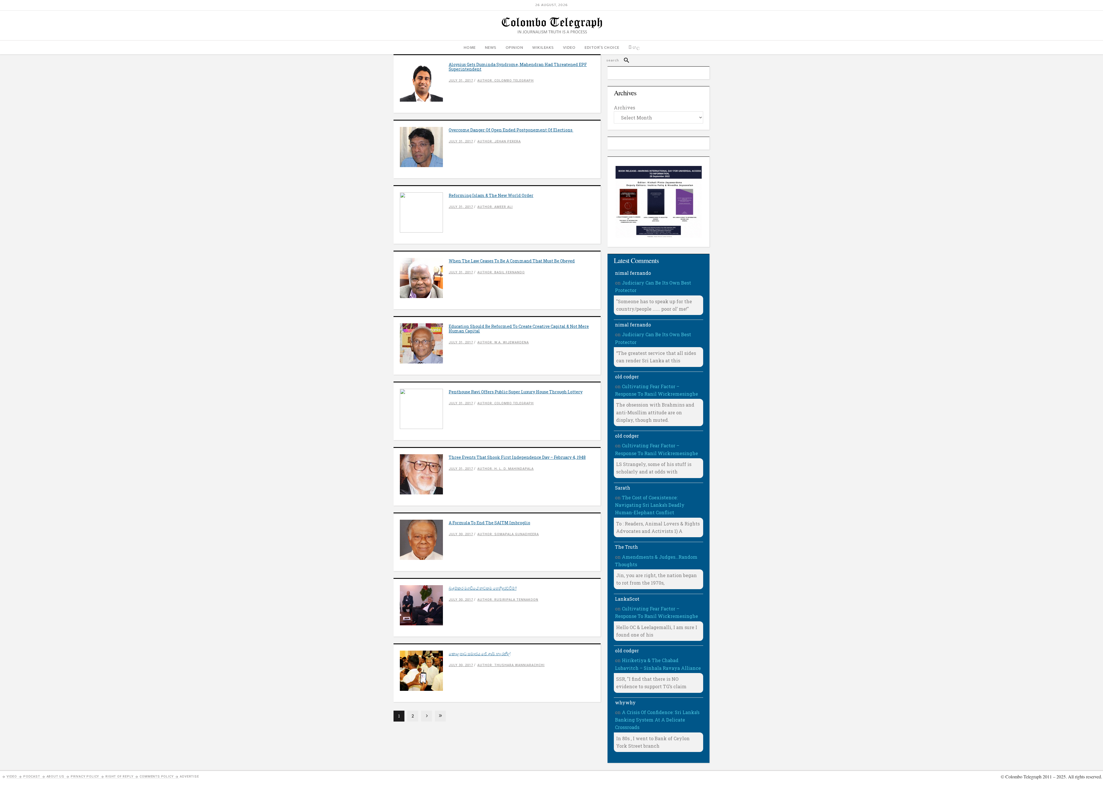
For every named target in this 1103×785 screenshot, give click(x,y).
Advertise (189, 776)
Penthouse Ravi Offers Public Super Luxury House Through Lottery (516, 392)
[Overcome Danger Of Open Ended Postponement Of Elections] (424, 147)
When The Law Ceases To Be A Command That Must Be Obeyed (512, 261)
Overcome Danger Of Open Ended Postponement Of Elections (511, 130)
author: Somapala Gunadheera (508, 534)
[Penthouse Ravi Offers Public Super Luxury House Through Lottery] (424, 409)
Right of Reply (119, 776)
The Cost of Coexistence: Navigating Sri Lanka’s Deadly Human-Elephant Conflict (649, 505)
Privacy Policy (85, 776)
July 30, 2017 (461, 534)
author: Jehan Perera (499, 141)
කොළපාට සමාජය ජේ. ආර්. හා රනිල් (480, 653)
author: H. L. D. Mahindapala (505, 469)
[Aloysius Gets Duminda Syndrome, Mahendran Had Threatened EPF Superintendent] (424, 81)
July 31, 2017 (461, 80)
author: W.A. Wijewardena (503, 342)
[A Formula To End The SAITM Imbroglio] (424, 540)
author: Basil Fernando (501, 272)
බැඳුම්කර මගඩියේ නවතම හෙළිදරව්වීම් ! (482, 588)
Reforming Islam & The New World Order (491, 195)
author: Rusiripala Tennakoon (507, 600)
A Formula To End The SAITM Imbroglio (489, 522)
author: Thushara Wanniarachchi (511, 665)
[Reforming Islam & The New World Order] (424, 212)
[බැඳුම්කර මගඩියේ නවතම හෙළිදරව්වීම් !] (424, 605)
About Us (55, 776)
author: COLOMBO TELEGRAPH (505, 80)
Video (12, 776)
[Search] (624, 60)
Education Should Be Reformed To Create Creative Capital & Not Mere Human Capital (519, 329)
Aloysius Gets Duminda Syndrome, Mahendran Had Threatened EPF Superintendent (518, 67)
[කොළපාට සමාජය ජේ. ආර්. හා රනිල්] (424, 671)
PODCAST (31, 776)
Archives (624, 108)
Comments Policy (156, 776)
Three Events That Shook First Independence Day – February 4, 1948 (517, 457)
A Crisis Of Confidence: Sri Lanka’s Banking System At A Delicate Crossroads (657, 719)
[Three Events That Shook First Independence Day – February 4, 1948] (424, 474)
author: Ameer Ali (495, 207)
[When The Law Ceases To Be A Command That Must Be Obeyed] (424, 278)
